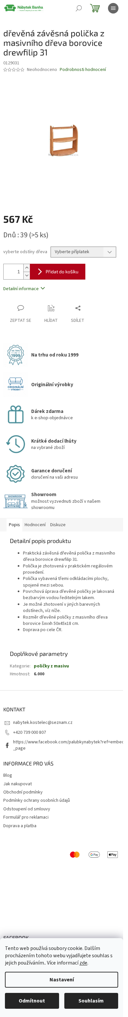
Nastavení (62, 979)
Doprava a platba (19, 826)
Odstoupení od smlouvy (26, 809)
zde (83, 962)
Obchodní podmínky (23, 792)
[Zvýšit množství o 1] (26, 268)
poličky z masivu (51, 666)
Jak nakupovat (17, 784)
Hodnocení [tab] (35, 525)
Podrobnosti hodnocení (83, 70)
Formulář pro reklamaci (26, 817)
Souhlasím (91, 1000)
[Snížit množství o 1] (26, 275)
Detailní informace (21, 289)
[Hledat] (78, 8)
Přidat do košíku (62, 271)
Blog (7, 775)
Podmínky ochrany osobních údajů (36, 800)
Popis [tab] (14, 525)
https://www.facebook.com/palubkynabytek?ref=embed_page (68, 745)
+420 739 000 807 (29, 732)
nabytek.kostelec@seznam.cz (43, 722)
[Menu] (113, 8)
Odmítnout (32, 1000)
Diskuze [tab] (58, 525)
